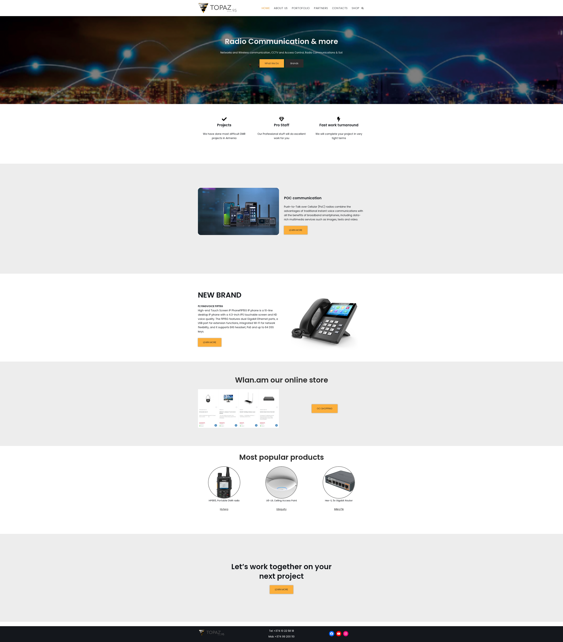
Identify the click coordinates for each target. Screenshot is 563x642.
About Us (281, 8)
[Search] (362, 8)
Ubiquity (281, 509)
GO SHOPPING (324, 408)
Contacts (340, 8)
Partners (321, 8)
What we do (272, 63)
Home (266, 8)
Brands (294, 63)
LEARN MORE (295, 230)
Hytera (224, 509)
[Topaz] (218, 8)
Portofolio (301, 8)
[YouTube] (338, 633)
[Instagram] (345, 633)
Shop (355, 8)
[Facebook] (331, 633)
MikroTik (339, 509)
